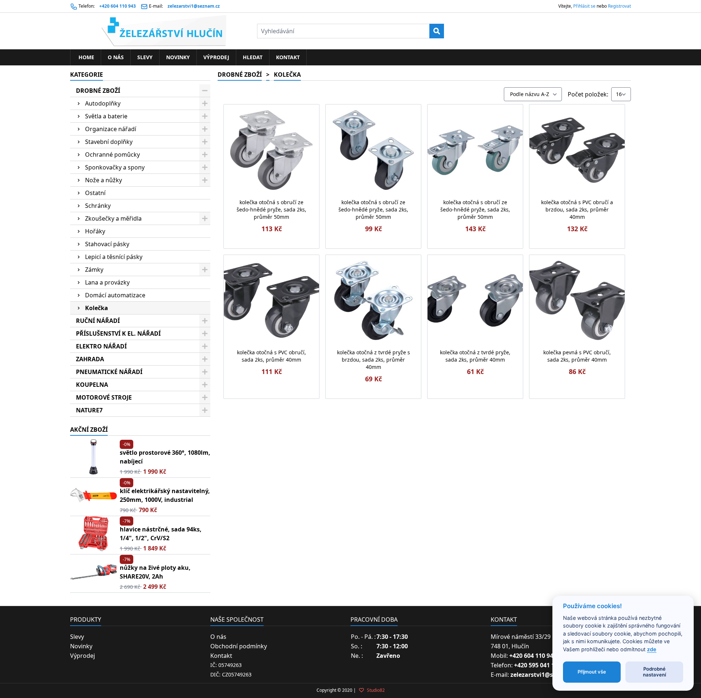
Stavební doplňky (109, 142)
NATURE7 (89, 410)
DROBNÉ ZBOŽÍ (98, 91)
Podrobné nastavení (654, 672)
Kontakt (288, 57)
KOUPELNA (92, 385)
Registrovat (619, 6)
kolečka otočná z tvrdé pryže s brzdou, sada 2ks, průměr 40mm (373, 359)
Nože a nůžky (103, 180)
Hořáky (95, 231)
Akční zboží (89, 430)
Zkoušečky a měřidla (113, 218)
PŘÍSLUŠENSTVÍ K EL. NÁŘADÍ (118, 333)
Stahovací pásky (107, 244)
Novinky (178, 57)
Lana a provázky (107, 282)
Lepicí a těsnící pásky (113, 257)
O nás (116, 57)
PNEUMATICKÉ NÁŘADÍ (109, 372)
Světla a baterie (106, 116)
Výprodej (216, 57)
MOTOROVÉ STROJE (104, 397)
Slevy (145, 57)
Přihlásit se (584, 6)
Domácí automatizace (115, 295)
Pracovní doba (374, 619)
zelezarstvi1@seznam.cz (194, 6)
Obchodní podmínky (238, 646)
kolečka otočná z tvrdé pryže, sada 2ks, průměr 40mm (475, 356)
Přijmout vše (592, 672)
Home (85, 57)
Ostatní (95, 193)
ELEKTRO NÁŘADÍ (101, 346)
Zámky (94, 270)
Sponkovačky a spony (115, 167)
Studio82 (375, 690)
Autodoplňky (102, 103)
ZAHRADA (90, 359)
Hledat (253, 57)
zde (651, 649)
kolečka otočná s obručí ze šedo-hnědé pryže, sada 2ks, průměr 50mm (271, 209)
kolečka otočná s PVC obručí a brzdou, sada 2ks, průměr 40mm (577, 209)
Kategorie (86, 74)
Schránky (98, 206)
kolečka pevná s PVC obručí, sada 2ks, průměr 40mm (577, 356)
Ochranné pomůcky (112, 154)
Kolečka (96, 308)
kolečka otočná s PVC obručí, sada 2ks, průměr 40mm (271, 356)
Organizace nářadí (110, 129)
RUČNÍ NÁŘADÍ (98, 321)
